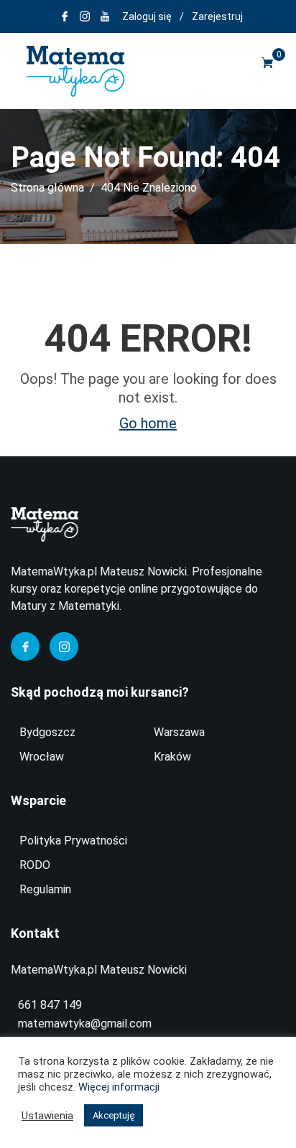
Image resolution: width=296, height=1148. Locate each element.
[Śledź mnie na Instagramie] (85, 16)
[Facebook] (25, 646)
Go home (148, 423)
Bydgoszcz (47, 732)
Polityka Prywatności (73, 840)
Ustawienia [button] (47, 1115)
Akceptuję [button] (113, 1115)
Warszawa (179, 732)
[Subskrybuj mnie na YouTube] (105, 16)
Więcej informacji (118, 1087)
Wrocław (41, 756)
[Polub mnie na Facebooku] (65, 16)
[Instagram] (64, 646)
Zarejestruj (217, 16)
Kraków (172, 756)
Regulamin (45, 889)
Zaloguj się (147, 16)
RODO (34, 865)
